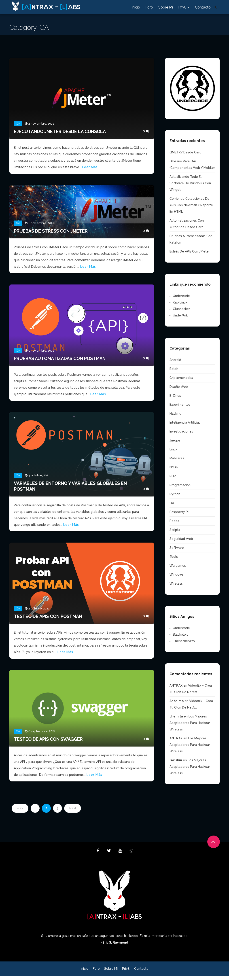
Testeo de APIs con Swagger (48, 739)
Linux (173, 449)
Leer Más (90, 167)
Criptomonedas (181, 378)
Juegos (175, 440)
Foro (149, 7)
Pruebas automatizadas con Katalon (191, 239)
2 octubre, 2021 (39, 608)
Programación (180, 485)
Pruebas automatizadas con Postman (60, 358)
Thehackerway (184, 641)
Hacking (175, 413)
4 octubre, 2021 (39, 475)
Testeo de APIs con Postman (48, 616)
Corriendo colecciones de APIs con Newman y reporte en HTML (191, 205)
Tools (174, 556)
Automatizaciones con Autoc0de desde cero (187, 224)
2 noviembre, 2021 (41, 123)
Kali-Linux (180, 302)
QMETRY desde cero (185, 152)
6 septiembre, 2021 (41, 731)
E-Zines (175, 395)
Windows (177, 574)
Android (175, 360)
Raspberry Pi (179, 512)
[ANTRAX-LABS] (62, 5)
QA (18, 123)
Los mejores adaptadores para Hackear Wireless (190, 723)
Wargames (178, 565)
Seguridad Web (181, 539)
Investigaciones (181, 431)
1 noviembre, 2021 (41, 223)
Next (72, 808)
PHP (173, 476)
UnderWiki (180, 315)
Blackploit (180, 634)
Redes (174, 521)
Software (177, 548)
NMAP (174, 467)
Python (175, 494)
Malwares (177, 458)
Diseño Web (179, 386)
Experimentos (180, 404)
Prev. (20, 808)
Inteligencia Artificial (185, 422)
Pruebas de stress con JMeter (51, 231)
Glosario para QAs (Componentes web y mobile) (192, 164)
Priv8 (182, 7)
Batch (174, 369)
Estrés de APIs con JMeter (190, 251)
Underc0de (181, 296)
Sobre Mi (165, 7)
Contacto (203, 7)
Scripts (175, 530)
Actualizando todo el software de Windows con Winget (190, 183)
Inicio (135, 7)
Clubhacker (181, 309)
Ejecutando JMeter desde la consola (60, 131)
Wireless (176, 583)
